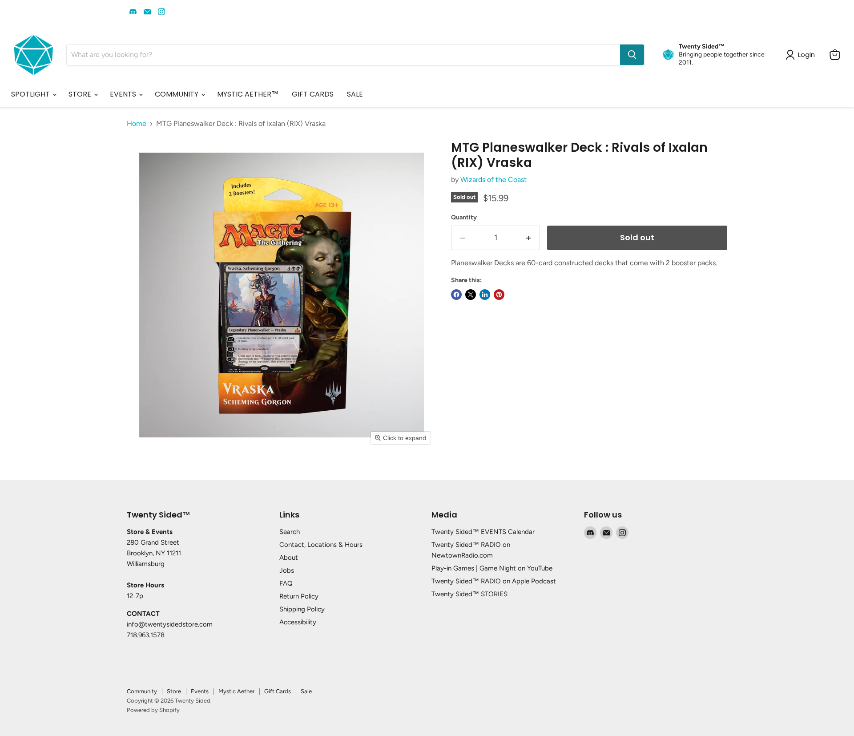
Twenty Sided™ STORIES (469, 594)
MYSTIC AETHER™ (247, 94)
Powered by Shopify (153, 710)
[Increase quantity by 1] (528, 238)
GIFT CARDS (313, 94)
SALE (355, 94)
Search (289, 532)
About (288, 558)
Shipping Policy (302, 609)
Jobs (286, 570)
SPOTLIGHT (31, 94)
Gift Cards (277, 691)
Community (142, 691)
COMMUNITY (177, 94)
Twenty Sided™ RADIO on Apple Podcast (493, 581)
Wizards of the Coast (493, 179)
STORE (80, 94)
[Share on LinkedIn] (484, 294)
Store (174, 691)
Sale (306, 691)
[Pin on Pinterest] (499, 294)
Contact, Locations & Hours (321, 545)
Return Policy (298, 596)
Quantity (464, 217)
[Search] (632, 54)
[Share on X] (470, 294)
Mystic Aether (236, 691)
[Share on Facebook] (456, 294)
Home (136, 124)
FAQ (286, 583)
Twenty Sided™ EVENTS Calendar (483, 532)
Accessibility (297, 622)
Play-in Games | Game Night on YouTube (491, 568)
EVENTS (124, 94)
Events (200, 691)
